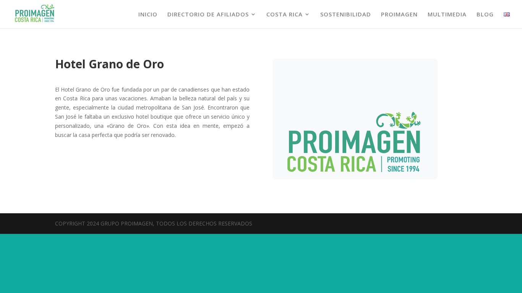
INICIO (147, 14)
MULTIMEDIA (447, 14)
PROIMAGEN (399, 14)
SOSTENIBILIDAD (345, 14)
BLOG (485, 14)
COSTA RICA (284, 14)
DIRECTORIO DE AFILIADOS (208, 14)
